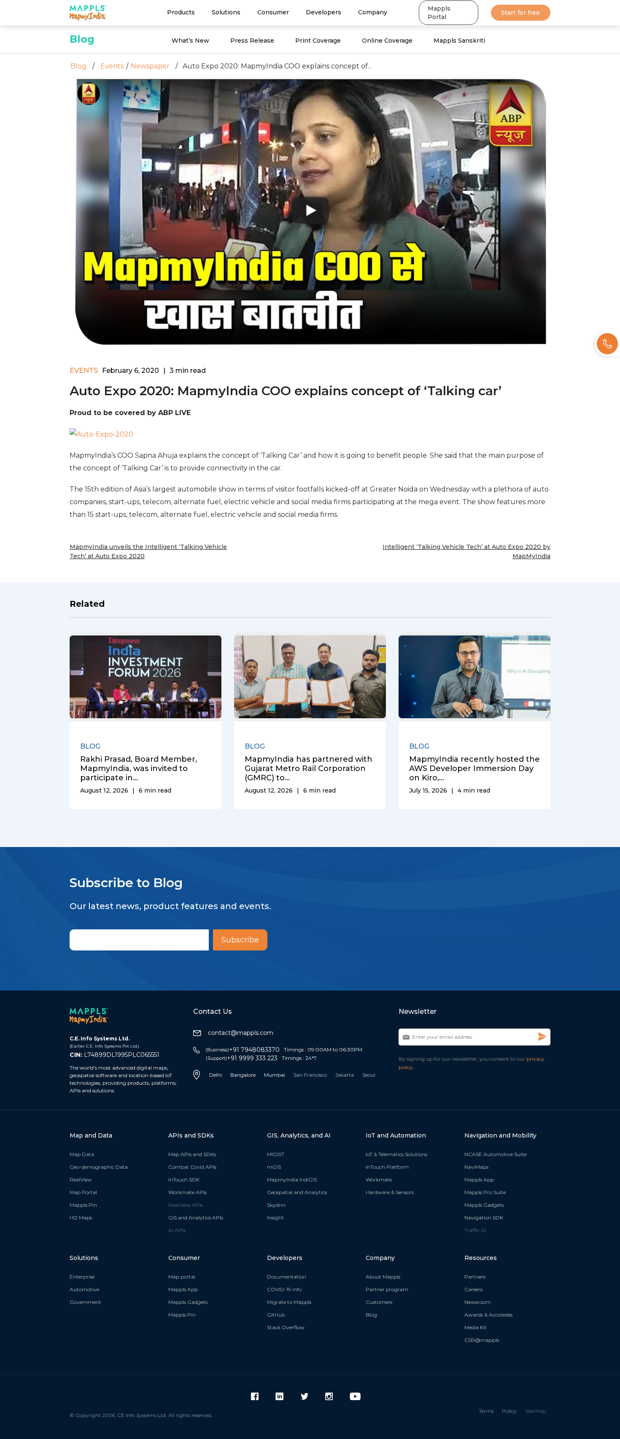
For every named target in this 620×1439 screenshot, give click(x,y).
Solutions (226, 12)
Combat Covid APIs (192, 1167)
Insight (275, 1217)
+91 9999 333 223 (242, 1058)
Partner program (387, 1289)
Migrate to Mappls (289, 1302)
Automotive (84, 1289)
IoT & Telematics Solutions (396, 1154)
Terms (486, 1411)
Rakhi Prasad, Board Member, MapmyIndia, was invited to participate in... (138, 768)
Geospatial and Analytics (297, 1192)
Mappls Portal (439, 13)
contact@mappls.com (240, 1033)
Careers (473, 1289)
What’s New (190, 40)
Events (112, 66)
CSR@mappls (481, 1340)
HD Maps (81, 1217)
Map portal (181, 1276)
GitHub (276, 1314)
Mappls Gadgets (484, 1205)
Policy (509, 1411)
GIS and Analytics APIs (195, 1217)
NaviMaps (476, 1167)
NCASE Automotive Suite (495, 1154)
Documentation (286, 1276)
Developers (323, 12)
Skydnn (276, 1205)
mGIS (274, 1167)
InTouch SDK (183, 1179)
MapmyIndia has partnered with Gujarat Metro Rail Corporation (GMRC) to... (308, 768)
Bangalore (243, 1075)
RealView (81, 1179)
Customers (379, 1302)
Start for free (520, 12)
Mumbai (274, 1075)
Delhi (215, 1075)
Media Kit (475, 1327)
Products (181, 12)
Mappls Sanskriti (459, 40)
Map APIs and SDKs (192, 1154)
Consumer (273, 12)
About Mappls (383, 1276)
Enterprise (82, 1276)
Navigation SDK (483, 1217)
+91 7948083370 (242, 1049)
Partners (474, 1276)
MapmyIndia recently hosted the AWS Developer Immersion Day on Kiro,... (474, 768)
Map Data (82, 1154)
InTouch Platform (387, 1167)
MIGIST (275, 1154)
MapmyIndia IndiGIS (292, 1179)
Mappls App (479, 1179)
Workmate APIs (187, 1192)
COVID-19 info (284, 1289)
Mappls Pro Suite (485, 1192)
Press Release (252, 40)
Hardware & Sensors (390, 1192)
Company (372, 12)
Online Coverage (387, 40)
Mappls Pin (83, 1205)
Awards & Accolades (488, 1314)
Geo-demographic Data (99, 1167)
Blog (82, 39)
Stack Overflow (286, 1327)
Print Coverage (318, 40)
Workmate (379, 1179)
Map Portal (83, 1192)
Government (85, 1302)
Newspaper (150, 66)
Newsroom (477, 1302)
